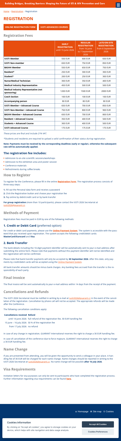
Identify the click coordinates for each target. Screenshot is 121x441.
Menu (118, 5)
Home (6, 11)
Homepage (83, 411)
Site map (97, 411)
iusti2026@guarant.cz (14, 205)
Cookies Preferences (98, 431)
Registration (17, 11)
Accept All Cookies (98, 424)
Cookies (110, 411)
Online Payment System (70, 262)
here (68, 378)
